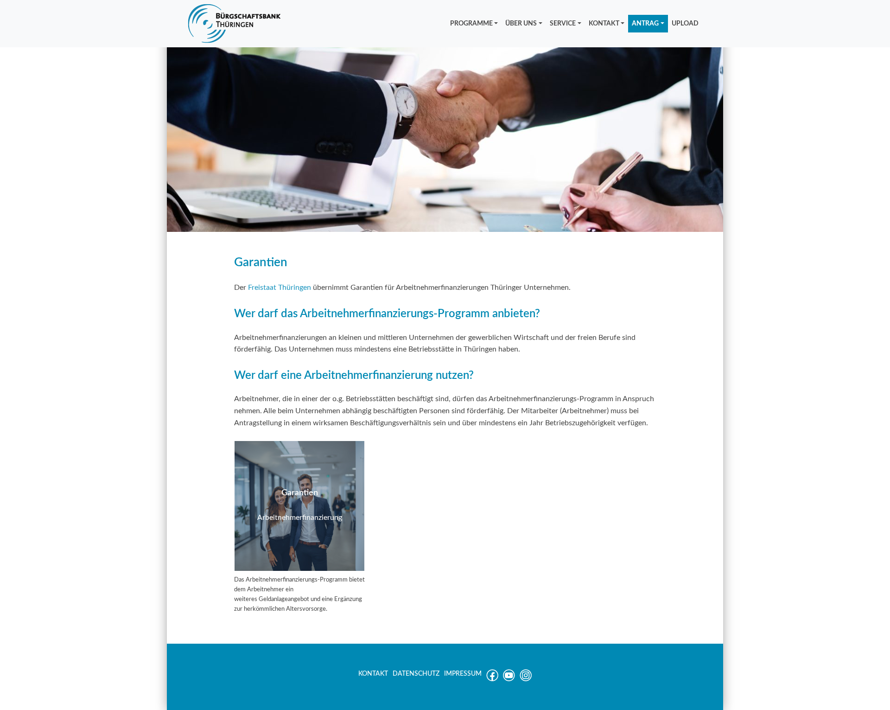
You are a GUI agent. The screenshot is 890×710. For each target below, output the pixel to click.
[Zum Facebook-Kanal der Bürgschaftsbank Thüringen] (492, 679)
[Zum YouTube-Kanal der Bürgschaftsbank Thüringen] (509, 679)
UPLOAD (685, 23)
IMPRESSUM (463, 674)
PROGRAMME (471, 23)
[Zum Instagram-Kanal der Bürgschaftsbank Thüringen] (526, 679)
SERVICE (563, 23)
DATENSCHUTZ (416, 674)
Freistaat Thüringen (279, 287)
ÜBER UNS (521, 23)
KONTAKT (604, 23)
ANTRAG (645, 23)
